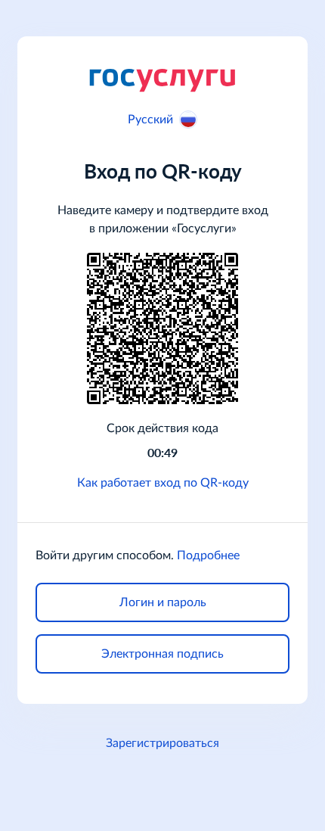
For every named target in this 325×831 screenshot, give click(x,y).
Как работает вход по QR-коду (163, 483)
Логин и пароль (162, 602)
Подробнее (208, 555)
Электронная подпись (162, 654)
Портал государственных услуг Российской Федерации (162, 79)
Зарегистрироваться (162, 743)
